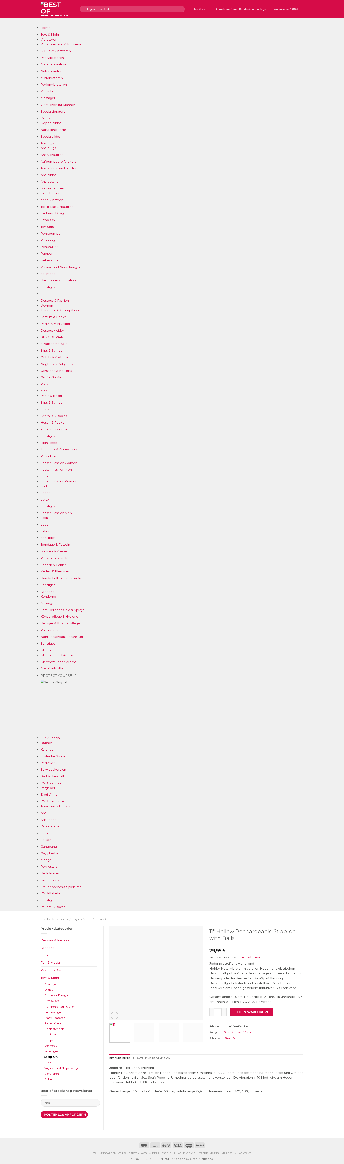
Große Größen (52, 377)
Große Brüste (51, 880)
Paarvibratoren (52, 58)
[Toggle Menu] (44, 21)
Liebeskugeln (51, 260)
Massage (47, 603)
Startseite (48, 919)
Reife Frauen (50, 873)
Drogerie (48, 592)
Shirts (45, 409)
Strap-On (48, 220)
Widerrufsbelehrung (165, 1153)
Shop (64, 919)
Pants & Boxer (51, 396)
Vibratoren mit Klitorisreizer (62, 44)
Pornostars (49, 866)
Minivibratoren (52, 78)
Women (47, 305)
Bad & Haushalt (52, 776)
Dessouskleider (52, 330)
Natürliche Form (53, 130)
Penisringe (49, 240)
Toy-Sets (47, 227)
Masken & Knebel (54, 551)
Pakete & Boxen (53, 907)
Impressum (228, 1153)
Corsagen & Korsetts (56, 370)
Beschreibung (119, 1058)
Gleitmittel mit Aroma (57, 655)
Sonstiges (48, 287)
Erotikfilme (49, 794)
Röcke (46, 384)
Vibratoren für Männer (58, 105)
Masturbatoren (52, 188)
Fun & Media (50, 738)
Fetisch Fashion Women (59, 463)
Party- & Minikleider (55, 324)
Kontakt (244, 1153)
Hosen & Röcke (52, 422)
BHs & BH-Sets (52, 337)
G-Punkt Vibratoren (56, 51)
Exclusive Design (53, 213)
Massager (48, 98)
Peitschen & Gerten (55, 558)
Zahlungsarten (104, 1153)
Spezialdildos (50, 136)
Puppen (47, 253)
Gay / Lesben (50, 853)
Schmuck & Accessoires (59, 449)
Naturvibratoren (53, 71)
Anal (44, 813)
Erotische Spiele (53, 756)
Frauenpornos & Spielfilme (61, 887)
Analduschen (51, 181)
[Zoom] (114, 1015)
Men (44, 391)
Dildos (45, 118)
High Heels (49, 443)
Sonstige (47, 900)
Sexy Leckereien (53, 769)
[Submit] (181, 9)
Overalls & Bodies (54, 416)
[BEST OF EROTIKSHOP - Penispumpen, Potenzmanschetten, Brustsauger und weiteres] (57, 9)
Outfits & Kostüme (54, 357)
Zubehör (50, 1079)
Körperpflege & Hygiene (59, 616)
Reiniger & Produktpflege (60, 623)
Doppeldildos (51, 123)
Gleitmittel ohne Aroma (59, 662)
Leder (45, 493)
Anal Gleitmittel (52, 668)
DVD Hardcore (52, 801)
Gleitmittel (49, 650)
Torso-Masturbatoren (57, 207)
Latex (45, 499)
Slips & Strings (51, 350)
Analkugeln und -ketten (59, 168)
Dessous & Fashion (55, 300)
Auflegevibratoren (54, 64)
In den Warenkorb (251, 1012)
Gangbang (49, 846)
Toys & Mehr (50, 34)
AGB (144, 1153)
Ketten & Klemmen (55, 571)
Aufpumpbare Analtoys (58, 161)
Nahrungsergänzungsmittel (62, 637)
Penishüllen (49, 247)
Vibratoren (49, 39)
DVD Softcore (51, 783)
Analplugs (48, 148)
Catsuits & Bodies (53, 317)
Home (45, 28)
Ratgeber (48, 788)
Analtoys (47, 143)
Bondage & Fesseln (55, 544)
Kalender (48, 749)
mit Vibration (50, 193)
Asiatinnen (48, 820)
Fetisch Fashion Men (56, 469)
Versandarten (128, 1153)
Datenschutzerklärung (201, 1153)
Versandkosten (249, 957)
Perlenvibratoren (54, 84)
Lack (44, 486)
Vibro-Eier (48, 91)
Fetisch (46, 476)
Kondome (48, 596)
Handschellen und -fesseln (61, 578)
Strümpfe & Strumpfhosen (61, 310)
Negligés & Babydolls (57, 364)
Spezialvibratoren (54, 111)
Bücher (46, 743)
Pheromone (50, 630)
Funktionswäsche (54, 429)
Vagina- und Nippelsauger (60, 267)
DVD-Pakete (50, 893)
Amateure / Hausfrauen (59, 806)
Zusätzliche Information (151, 1058)
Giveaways (51, 1000)
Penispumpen (51, 233)
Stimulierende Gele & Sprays (62, 610)
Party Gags (49, 763)
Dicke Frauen (51, 826)
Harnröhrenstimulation (58, 280)
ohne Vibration (52, 200)
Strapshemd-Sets (54, 344)
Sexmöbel (48, 273)
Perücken (48, 456)
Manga (46, 860)
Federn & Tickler (53, 565)
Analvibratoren (52, 155)
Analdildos (48, 175)
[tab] (119, 1058)
